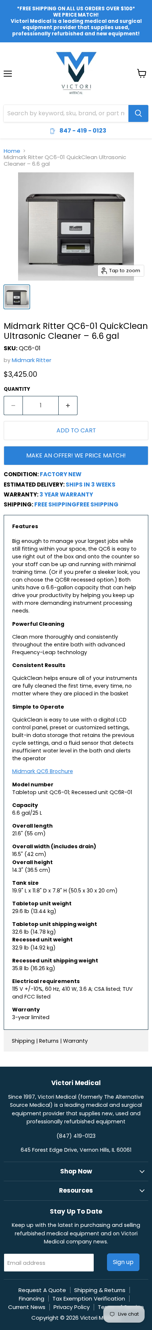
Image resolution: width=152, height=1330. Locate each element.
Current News (26, 1307)
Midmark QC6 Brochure (42, 771)
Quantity (17, 389)
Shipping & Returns (99, 1290)
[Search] (138, 113)
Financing (31, 1298)
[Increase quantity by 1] (68, 405)
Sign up (123, 1262)
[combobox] (66, 113)
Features (25, 526)
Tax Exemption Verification (88, 1298)
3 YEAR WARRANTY (66, 494)
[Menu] (7, 54)
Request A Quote (42, 1290)
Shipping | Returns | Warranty (50, 1041)
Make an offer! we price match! (76, 455)
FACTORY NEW (61, 474)
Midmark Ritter (31, 360)
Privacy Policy (71, 1307)
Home (12, 151)
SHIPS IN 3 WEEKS (90, 484)
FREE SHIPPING (55, 504)
